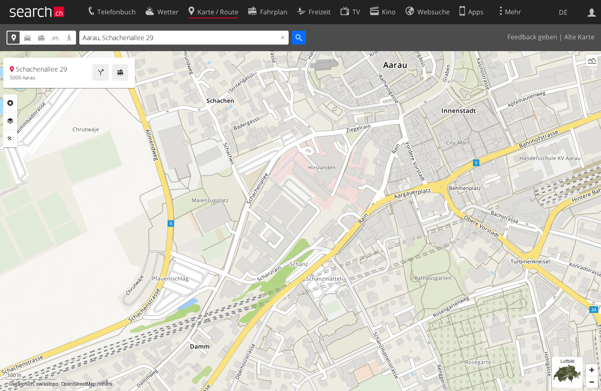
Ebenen (10, 121)
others (105, 383)
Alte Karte (579, 36)
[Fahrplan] (120, 72)
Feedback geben (532, 36)
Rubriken (10, 103)
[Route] (100, 72)
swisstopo (47, 383)
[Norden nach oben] (592, 75)
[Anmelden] (592, 11)
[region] (300, 221)
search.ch (23, 383)
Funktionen (10, 138)
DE (563, 12)
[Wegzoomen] (592, 382)
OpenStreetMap (78, 383)
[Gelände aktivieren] (592, 60)
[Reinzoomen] (592, 370)
